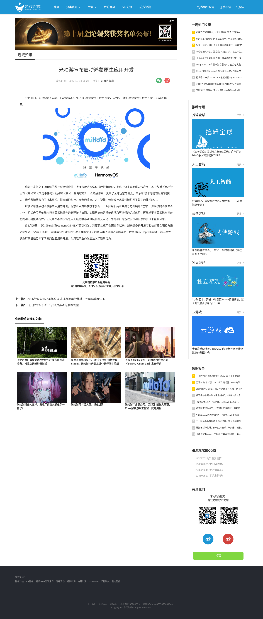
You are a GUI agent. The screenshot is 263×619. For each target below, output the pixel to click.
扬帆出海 (71, 581)
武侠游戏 (88, 17)
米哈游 (104, 80)
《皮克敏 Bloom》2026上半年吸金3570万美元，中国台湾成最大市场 (220, 434)
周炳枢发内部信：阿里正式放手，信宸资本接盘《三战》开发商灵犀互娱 (220, 39)
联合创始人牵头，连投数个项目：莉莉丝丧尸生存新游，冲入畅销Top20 (220, 52)
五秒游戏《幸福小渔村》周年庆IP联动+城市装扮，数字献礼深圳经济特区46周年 (220, 90)
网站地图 (113, 604)
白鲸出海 (82, 581)
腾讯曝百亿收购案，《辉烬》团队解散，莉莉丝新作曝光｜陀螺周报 (220, 408)
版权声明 (103, 604)
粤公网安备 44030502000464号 (158, 604)
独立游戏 (103, 17)
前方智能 (145, 7)
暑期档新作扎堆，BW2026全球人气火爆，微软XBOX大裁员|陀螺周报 (220, 428)
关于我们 (92, 604)
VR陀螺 (127, 7)
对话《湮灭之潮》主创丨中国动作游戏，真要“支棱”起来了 (220, 45)
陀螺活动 (60, 581)
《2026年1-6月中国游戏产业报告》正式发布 (217, 402)
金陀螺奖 (109, 7)
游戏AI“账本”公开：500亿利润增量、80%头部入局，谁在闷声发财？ (220, 382)
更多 (239, 115)
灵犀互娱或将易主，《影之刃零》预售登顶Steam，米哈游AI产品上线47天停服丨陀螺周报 (95, 363)
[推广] (96, 49)
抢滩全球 (58, 17)
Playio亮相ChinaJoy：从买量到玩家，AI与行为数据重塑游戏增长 (220, 71)
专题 (91, 7)
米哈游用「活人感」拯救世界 (87, 404)
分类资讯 (72, 7)
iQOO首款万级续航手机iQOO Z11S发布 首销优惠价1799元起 (220, 84)
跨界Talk (57, 26)
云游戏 (117, 17)
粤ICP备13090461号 (130, 604)
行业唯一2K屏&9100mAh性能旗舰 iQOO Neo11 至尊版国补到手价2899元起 (220, 77)
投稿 (218, 555)
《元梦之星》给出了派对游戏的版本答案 (47, 305)
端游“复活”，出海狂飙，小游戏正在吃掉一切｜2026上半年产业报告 (220, 389)
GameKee (94, 581)
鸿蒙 (111, 80)
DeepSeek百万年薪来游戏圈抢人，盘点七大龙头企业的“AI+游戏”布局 (220, 64)
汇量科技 (105, 581)
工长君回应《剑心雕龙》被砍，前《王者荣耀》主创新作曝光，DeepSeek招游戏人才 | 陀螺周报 (220, 376)
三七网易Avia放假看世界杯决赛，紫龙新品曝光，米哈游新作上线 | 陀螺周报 (220, 421)
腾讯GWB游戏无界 (45, 581)
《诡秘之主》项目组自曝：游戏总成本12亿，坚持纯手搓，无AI (220, 58)
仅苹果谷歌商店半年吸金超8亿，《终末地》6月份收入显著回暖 (220, 395)
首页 (56, 7)
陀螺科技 (19, 581)
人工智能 (73, 17)
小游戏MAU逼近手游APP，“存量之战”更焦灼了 (218, 415)
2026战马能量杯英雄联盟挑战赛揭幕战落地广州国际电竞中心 (60, 299)
